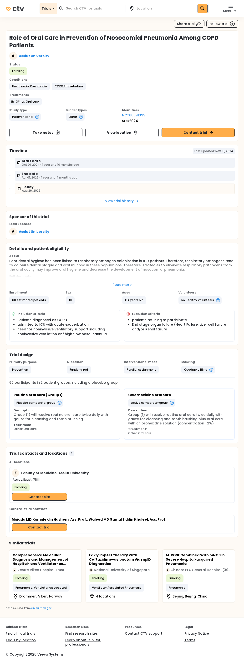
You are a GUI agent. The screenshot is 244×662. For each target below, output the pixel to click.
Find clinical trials (20, 633)
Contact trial (195, 132)
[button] (29, 86)
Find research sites (81, 633)
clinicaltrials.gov (40, 608)
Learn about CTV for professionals (83, 642)
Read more (122, 285)
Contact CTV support (143, 633)
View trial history (119, 201)
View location (119, 132)
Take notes (43, 132)
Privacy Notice (196, 633)
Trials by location (21, 640)
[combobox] (94, 8)
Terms (189, 640)
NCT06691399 (133, 115)
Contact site (39, 496)
